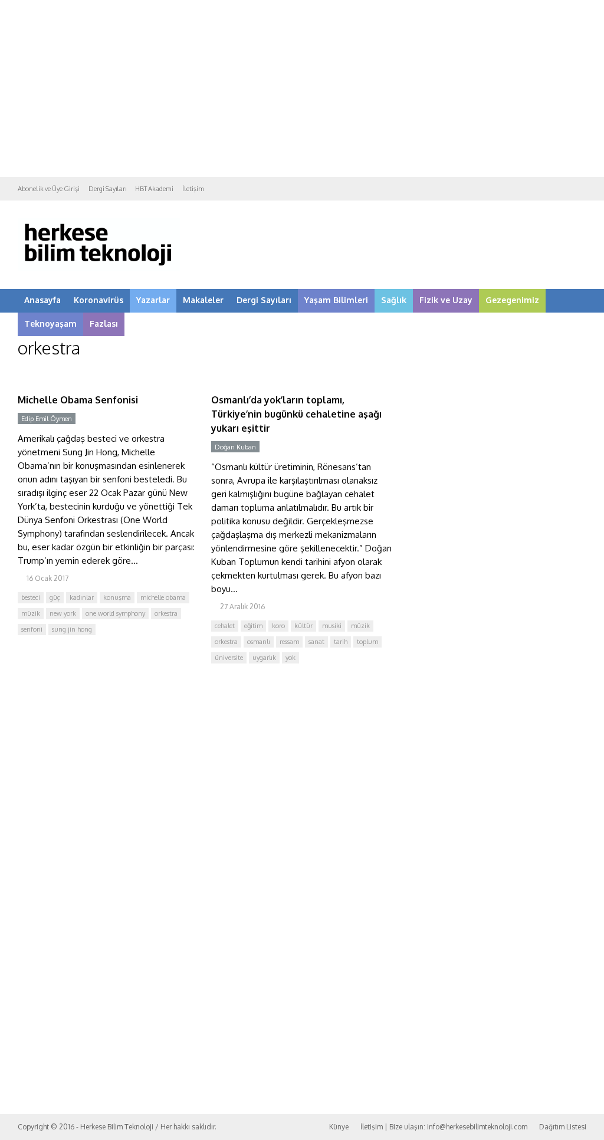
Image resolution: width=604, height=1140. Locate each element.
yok (290, 657)
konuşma (117, 597)
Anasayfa (42, 300)
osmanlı (258, 642)
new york (63, 613)
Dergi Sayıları (107, 189)
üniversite (229, 657)
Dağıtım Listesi (562, 1126)
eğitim (253, 626)
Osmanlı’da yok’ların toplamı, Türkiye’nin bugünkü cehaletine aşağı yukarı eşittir (296, 414)
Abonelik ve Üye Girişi (49, 189)
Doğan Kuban (235, 447)
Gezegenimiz (512, 300)
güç (55, 597)
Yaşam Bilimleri (336, 300)
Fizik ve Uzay (445, 300)
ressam (289, 642)
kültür (303, 626)
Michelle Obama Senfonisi (78, 400)
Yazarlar (153, 300)
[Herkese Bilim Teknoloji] (99, 268)
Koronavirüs (98, 300)
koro (278, 626)
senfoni (31, 629)
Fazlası (104, 323)
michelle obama (163, 597)
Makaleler (203, 300)
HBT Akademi (154, 189)
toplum (367, 642)
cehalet (225, 626)
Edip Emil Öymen (46, 419)
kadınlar (82, 597)
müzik (30, 613)
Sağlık (393, 300)
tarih (340, 642)
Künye (339, 1126)
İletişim (193, 189)
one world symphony (115, 613)
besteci (30, 597)
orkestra (166, 613)
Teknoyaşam (50, 323)
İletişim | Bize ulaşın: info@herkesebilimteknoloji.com (443, 1126)
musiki (332, 626)
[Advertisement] (302, 88)
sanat (316, 642)
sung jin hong (72, 629)
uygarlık (264, 657)
